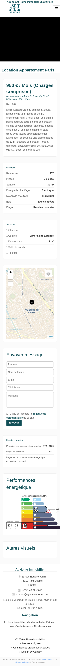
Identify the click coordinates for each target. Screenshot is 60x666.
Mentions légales (31, 643)
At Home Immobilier (30, 569)
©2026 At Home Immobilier (30, 639)
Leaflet (50, 337)
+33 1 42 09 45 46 (32, 590)
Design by (31, 651)
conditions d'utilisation (21, 662)
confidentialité (47, 659)
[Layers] (48, 273)
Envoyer (14, 422)
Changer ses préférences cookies (31, 647)
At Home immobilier (14, 9)
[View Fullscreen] (10, 284)
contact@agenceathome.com (32, 594)
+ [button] (11, 272)
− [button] (11, 277)
